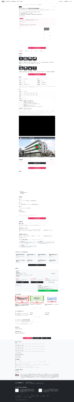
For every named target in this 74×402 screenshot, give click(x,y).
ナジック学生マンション (18, 4)
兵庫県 (26, 4)
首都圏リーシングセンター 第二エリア (23, 361)
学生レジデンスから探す (18, 357)
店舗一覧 (37, 395)
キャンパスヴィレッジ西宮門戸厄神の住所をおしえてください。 (24, 323)
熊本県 (44, 346)
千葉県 (25, 346)
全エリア (23, 4)
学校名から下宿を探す (18, 355)
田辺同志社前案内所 (38, 364)
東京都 (20, 346)
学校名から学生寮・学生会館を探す (19, 354)
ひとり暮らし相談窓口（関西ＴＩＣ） (45, 364)
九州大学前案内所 (37, 367)
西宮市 (29, 4)
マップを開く (31, 13)
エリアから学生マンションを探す (19, 347)
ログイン (71, 1)
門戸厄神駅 (16, 328)
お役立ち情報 (16, 370)
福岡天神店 (19, 367)
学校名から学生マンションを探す (19, 350)
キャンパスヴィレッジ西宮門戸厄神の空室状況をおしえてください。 (24, 321)
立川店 (42, 361)
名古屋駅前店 (20, 363)
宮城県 (18, 346)
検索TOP (16, 342)
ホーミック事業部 (33, 364)
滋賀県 (32, 346)
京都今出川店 (25, 364)
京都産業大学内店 (20, 364)
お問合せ (48, 395)
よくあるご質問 (42, 395)
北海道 (16, 346)
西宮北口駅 (20, 328)
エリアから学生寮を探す (18, 352)
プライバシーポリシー (18, 397)
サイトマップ (25, 397)
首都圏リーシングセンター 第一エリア (34, 361)
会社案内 (30, 397)
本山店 (23, 363)
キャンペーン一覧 (17, 372)
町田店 (40, 361)
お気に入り (61, 1)
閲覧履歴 (66, 1)
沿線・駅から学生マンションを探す (19, 345)
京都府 (35, 346)
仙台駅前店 (19, 360)
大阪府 (39, 346)
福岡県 (41, 346)
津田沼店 (45, 361)
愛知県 (30, 346)
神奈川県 (23, 346)
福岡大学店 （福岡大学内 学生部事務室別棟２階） (28, 367)
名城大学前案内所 (27, 363)
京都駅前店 (28, 364)
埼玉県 (28, 346)
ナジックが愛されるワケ (18, 395)
